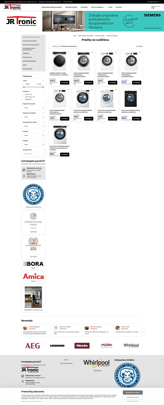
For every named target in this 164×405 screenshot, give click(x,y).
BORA (33, 268)
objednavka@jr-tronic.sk (32, 382)
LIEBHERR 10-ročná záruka (33, 310)
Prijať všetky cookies (133, 392)
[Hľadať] (144, 7)
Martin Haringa (96, 327)
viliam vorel (125, 327)
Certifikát (33, 232)
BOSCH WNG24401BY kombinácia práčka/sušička (129, 75)
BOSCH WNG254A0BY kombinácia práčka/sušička (105, 75)
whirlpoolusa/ (97, 371)
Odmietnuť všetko (133, 397)
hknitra (66, 360)
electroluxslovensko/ (66, 363)
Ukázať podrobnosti (133, 401)
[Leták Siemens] (82, 21)
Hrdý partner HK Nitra (33, 207)
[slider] (24, 87)
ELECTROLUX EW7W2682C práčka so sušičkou (83, 111)
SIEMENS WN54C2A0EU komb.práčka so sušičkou (59, 74)
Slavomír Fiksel (65, 327)
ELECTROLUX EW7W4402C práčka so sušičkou (131, 111)
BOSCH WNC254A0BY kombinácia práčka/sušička (81, 75)
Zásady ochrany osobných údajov (31, 401)
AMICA (33, 281)
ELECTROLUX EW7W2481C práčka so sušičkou (107, 111)
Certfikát (33, 257)
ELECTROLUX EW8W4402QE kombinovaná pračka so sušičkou (59, 148)
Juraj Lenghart (34, 327)
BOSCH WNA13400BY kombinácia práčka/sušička (57, 112)
